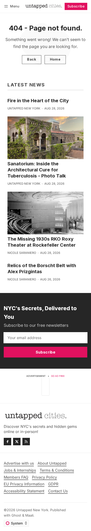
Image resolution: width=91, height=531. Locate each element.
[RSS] (26, 441)
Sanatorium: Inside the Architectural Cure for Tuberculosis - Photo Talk (36, 170)
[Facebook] (7, 441)
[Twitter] (17, 441)
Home (55, 59)
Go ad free (58, 376)
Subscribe (76, 6)
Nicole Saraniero (21, 253)
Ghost (16, 515)
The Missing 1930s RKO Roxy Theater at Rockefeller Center (41, 242)
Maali (29, 515)
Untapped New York (23, 108)
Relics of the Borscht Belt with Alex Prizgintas (41, 268)
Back (31, 59)
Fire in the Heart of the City (38, 100)
